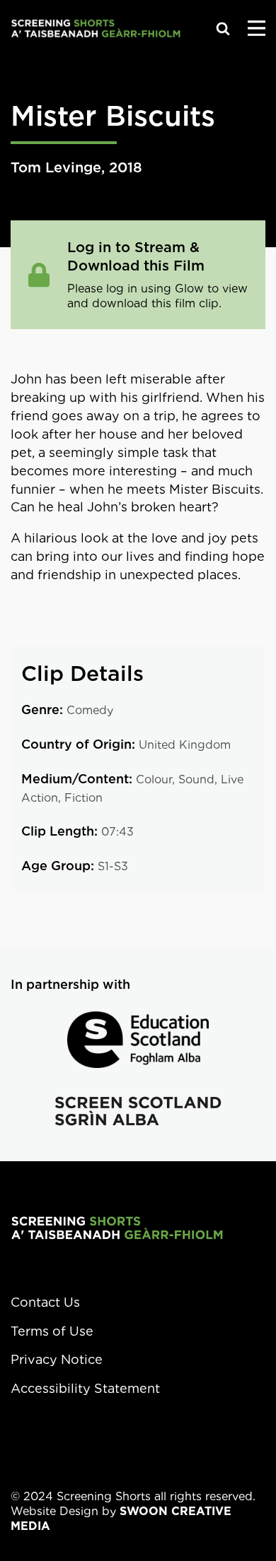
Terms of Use (52, 1331)
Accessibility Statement (85, 1388)
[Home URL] (95, 28)
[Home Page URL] (117, 1227)
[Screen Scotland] (138, 1111)
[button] (223, 28)
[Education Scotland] (138, 1039)
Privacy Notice (57, 1359)
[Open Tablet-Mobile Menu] (256, 28)
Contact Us (45, 1302)
